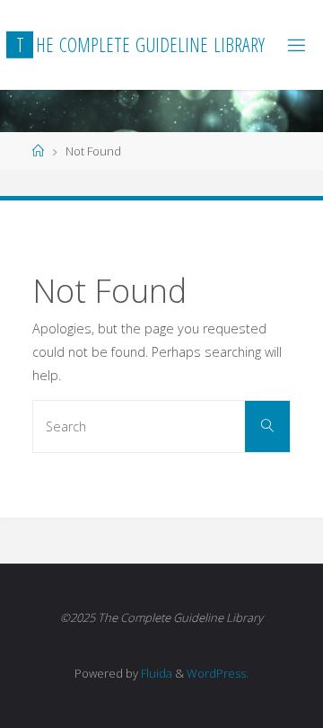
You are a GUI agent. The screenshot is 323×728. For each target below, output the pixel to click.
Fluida (155, 673)
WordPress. (218, 673)
